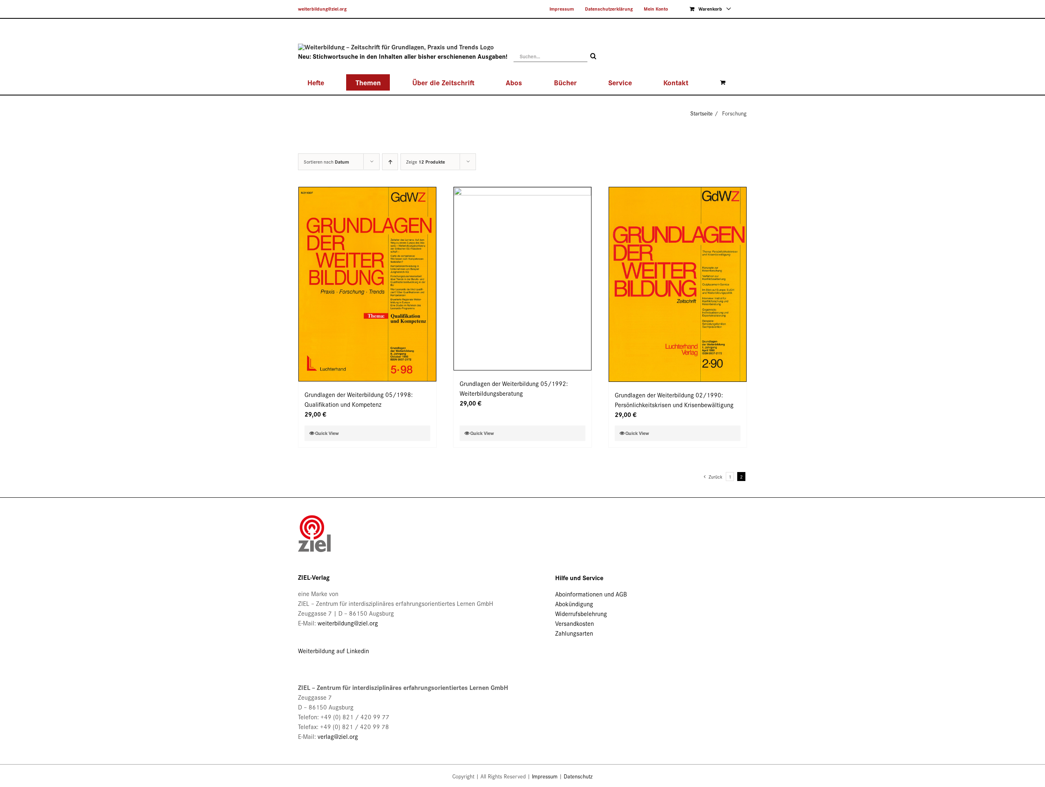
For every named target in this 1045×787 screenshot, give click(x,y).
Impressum (545, 776)
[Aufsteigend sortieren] (390, 161)
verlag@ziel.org (338, 736)
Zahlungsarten (574, 633)
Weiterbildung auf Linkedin (333, 650)
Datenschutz (578, 776)
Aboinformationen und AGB (591, 594)
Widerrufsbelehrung (581, 613)
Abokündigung (574, 603)
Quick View (327, 433)
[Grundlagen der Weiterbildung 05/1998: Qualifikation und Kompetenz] (367, 284)
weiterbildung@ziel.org (322, 8)
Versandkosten (574, 623)
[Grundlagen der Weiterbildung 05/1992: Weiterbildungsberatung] (522, 278)
